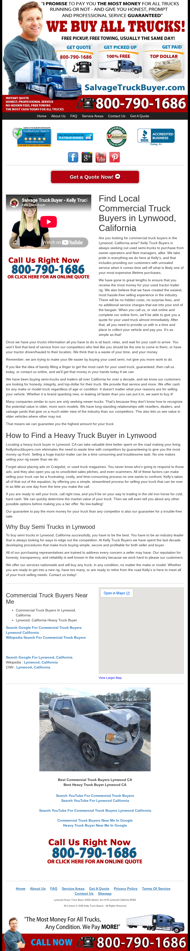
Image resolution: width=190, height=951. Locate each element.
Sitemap (105, 893)
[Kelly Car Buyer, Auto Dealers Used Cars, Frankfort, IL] (156, 137)
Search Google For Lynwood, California (39, 657)
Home (42, 116)
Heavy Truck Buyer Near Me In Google (95, 825)
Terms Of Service (156, 889)
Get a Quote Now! (92, 177)
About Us (58, 116)
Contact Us (116, 116)
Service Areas (92, 116)
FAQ (73, 116)
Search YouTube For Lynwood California (95, 801)
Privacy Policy (126, 889)
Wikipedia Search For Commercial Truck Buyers (46, 637)
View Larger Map (110, 678)
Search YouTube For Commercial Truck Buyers (95, 796)
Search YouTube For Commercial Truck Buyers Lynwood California (95, 810)
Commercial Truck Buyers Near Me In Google (95, 820)
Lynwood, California (41, 662)
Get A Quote (139, 116)
